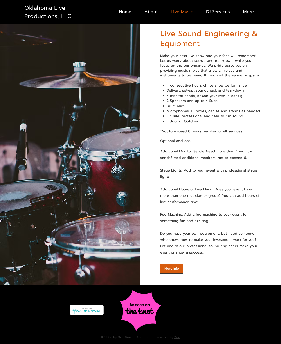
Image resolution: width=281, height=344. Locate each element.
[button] (214, 11)
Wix (177, 337)
